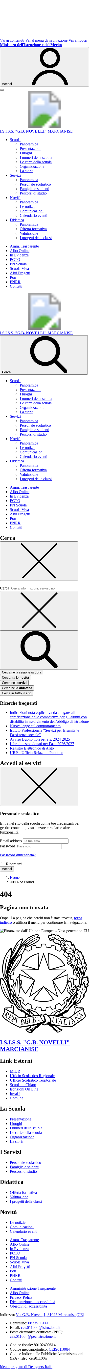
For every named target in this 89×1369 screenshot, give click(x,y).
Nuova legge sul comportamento (35, 726)
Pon (13, 277)
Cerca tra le (15, 677)
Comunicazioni (32, 211)
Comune (16, 1098)
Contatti (16, 286)
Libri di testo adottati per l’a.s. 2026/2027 (42, 744)
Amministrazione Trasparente (33, 1288)
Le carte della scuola (36, 162)
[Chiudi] (39, 561)
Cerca (4, 588)
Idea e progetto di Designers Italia (26, 1367)
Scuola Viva (19, 268)
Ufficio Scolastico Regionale (32, 1076)
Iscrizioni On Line (24, 1089)
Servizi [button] (15, 175)
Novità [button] (15, 198)
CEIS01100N (59, 1349)
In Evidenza (19, 255)
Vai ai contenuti (12, 40)
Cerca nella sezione (21, 672)
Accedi (7, 869)
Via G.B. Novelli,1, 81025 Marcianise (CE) (50, 1315)
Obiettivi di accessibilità (28, 1306)
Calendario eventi (33, 215)
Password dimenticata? (18, 855)
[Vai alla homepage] (44, 127)
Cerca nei (14, 683)
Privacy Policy (21, 1297)
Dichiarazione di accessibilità (32, 1302)
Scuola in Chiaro (23, 1085)
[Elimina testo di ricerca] (39, 610)
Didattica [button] (17, 220)
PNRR (15, 282)
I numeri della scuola (36, 157)
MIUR (15, 1071)
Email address (11, 841)
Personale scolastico (35, 184)
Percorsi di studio (33, 193)
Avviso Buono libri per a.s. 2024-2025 (40, 739)
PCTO (15, 259)
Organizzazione (32, 166)
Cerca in (16, 693)
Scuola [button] (15, 140)
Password (7, 846)
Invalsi (15, 1093)
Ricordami (14, 864)
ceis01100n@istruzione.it (40, 1327)
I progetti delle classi (36, 238)
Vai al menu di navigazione (46, 40)
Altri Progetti (20, 273)
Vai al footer (78, 40)
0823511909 (38, 1323)
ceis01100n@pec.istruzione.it (33, 1336)
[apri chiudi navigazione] (2, 90)
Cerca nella (17, 688)
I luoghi (26, 153)
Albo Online (19, 251)
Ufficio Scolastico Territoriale (33, 1080)
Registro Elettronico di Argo (32, 748)
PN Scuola (18, 264)
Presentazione (30, 148)
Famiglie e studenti (34, 189)
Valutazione (29, 233)
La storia (26, 171)
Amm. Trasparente (24, 246)
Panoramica (29, 144)
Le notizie (27, 206)
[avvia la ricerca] (39, 650)
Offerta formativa (33, 229)
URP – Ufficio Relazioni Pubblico (36, 753)
